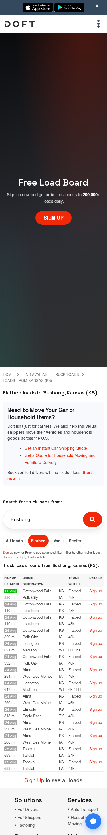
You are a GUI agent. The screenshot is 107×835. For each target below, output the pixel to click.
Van (57, 540)
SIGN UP (53, 217)
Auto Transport (84, 809)
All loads (14, 540)
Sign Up (34, 780)
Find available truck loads (50, 374)
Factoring (26, 825)
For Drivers (28, 809)
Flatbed (38, 540)
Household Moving (79, 820)
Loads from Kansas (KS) (27, 380)
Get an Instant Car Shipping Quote (56, 448)
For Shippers (29, 817)
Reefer (75, 540)
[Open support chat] (93, 821)
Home (8, 374)
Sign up (8, 552)
